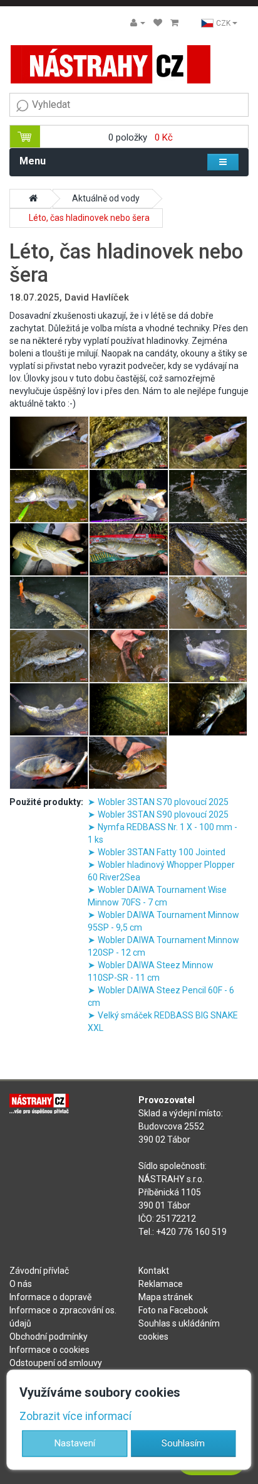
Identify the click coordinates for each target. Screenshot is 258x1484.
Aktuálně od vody (106, 198)
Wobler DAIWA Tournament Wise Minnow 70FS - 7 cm (157, 896)
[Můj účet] (137, 23)
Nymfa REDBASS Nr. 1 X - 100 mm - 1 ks (162, 833)
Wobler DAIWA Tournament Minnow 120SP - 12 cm (163, 946)
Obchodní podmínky (48, 1337)
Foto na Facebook (173, 1310)
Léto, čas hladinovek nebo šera (89, 218)
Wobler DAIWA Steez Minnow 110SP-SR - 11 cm (151, 971)
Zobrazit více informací (75, 1416)
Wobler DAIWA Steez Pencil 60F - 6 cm (161, 996)
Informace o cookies (49, 1350)
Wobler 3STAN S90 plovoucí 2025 (163, 814)
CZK (224, 23)
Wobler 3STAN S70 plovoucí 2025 (163, 802)
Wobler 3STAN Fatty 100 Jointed (161, 852)
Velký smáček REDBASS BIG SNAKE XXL (163, 1021)
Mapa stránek (165, 1297)
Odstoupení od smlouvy (55, 1363)
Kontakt (153, 1271)
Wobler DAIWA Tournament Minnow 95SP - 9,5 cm (163, 921)
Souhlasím (183, 1443)
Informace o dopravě (50, 1297)
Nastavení (74, 1443)
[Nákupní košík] (174, 23)
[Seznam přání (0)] (157, 23)
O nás (20, 1284)
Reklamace (160, 1284)
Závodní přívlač (39, 1271)
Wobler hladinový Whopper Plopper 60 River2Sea (161, 871)
